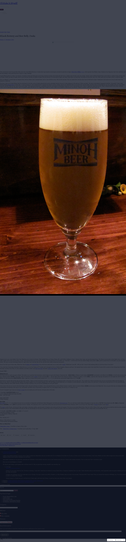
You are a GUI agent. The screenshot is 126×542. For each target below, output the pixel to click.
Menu (2, 9)
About (4, 12)
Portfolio (5, 13)
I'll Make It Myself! (9, 3)
